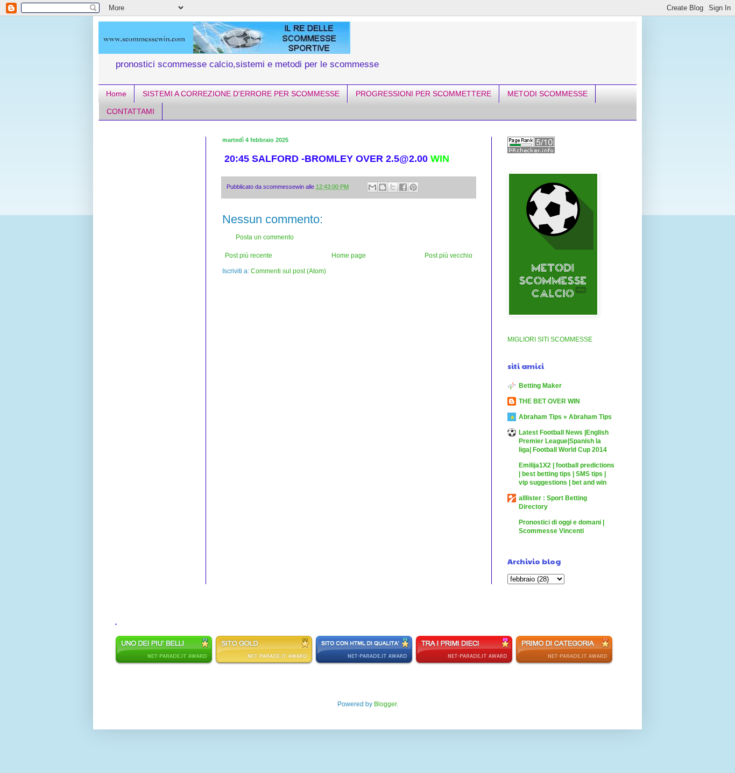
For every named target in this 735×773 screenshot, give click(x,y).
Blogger (385, 704)
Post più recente (248, 255)
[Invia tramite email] (372, 187)
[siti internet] (364, 662)
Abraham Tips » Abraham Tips (565, 417)
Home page (348, 255)
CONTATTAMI (130, 111)
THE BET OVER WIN (549, 401)
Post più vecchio (448, 255)
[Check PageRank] (531, 151)
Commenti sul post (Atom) (288, 271)
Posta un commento (265, 237)
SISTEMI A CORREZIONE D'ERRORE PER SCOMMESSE (241, 93)
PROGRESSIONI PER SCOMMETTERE (423, 93)
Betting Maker (540, 385)
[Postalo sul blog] (382, 187)
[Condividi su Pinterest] (413, 187)
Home (116, 93)
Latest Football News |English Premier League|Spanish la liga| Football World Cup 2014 (564, 441)
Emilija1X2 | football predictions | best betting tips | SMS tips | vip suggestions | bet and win (566, 474)
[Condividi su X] (392, 187)
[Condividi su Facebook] (403, 187)
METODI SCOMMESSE (547, 93)
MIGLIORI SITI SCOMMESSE (549, 339)
